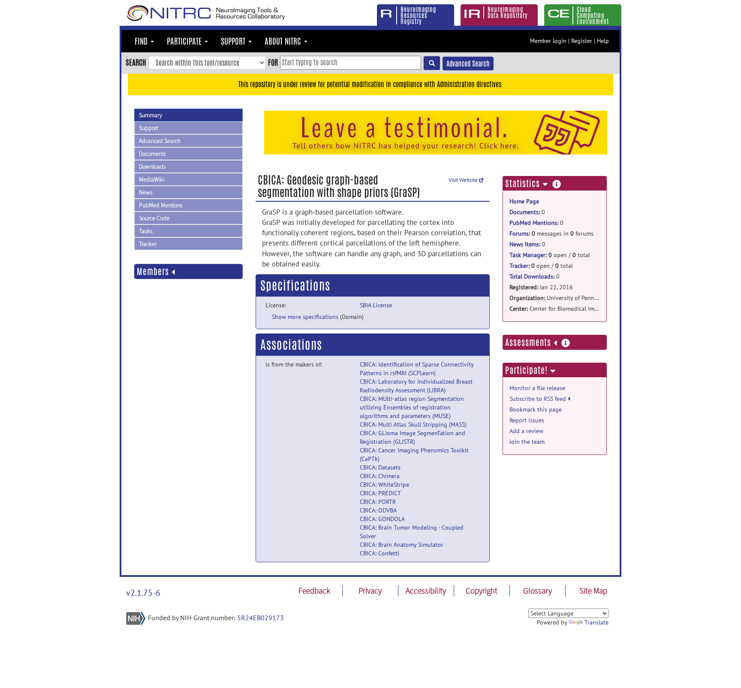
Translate (596, 622)
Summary (150, 115)
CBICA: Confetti (379, 553)
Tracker (148, 244)
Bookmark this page (535, 409)
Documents (152, 154)
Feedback (314, 590)
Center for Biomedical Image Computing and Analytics (554, 308)
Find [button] (142, 41)
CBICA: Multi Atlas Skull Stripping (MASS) (413, 424)
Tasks (146, 231)
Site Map (593, 590)
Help (603, 41)
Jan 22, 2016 (541, 287)
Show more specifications (305, 317)
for (273, 62)
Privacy (370, 590)
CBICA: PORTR (378, 502)
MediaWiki (151, 179)
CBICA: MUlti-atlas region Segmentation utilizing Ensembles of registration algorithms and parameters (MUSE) (412, 407)
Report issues (526, 420)
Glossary (537, 590)
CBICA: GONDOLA (382, 519)
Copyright (481, 590)
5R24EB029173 (260, 617)
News (146, 192)
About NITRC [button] (284, 41)
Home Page (524, 201)
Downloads (152, 166)
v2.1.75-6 (143, 592)
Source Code (154, 218)
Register (581, 41)
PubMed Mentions (161, 205)
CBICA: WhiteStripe (384, 484)
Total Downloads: (531, 276)
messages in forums (551, 233)
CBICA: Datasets (380, 467)
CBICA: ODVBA (378, 510)
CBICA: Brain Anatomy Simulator (401, 545)
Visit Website (464, 180)
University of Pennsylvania (554, 298)
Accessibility (426, 590)
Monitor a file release (537, 388)
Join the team (527, 442)
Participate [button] (185, 41)
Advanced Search (468, 64)
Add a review (526, 431)
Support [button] (234, 41)
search (136, 62)
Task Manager (527, 255)
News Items (524, 244)
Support (148, 128)
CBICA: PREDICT (380, 493)
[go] (431, 63)
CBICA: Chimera (380, 476)
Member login (548, 41)
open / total (549, 255)
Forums (519, 233)
